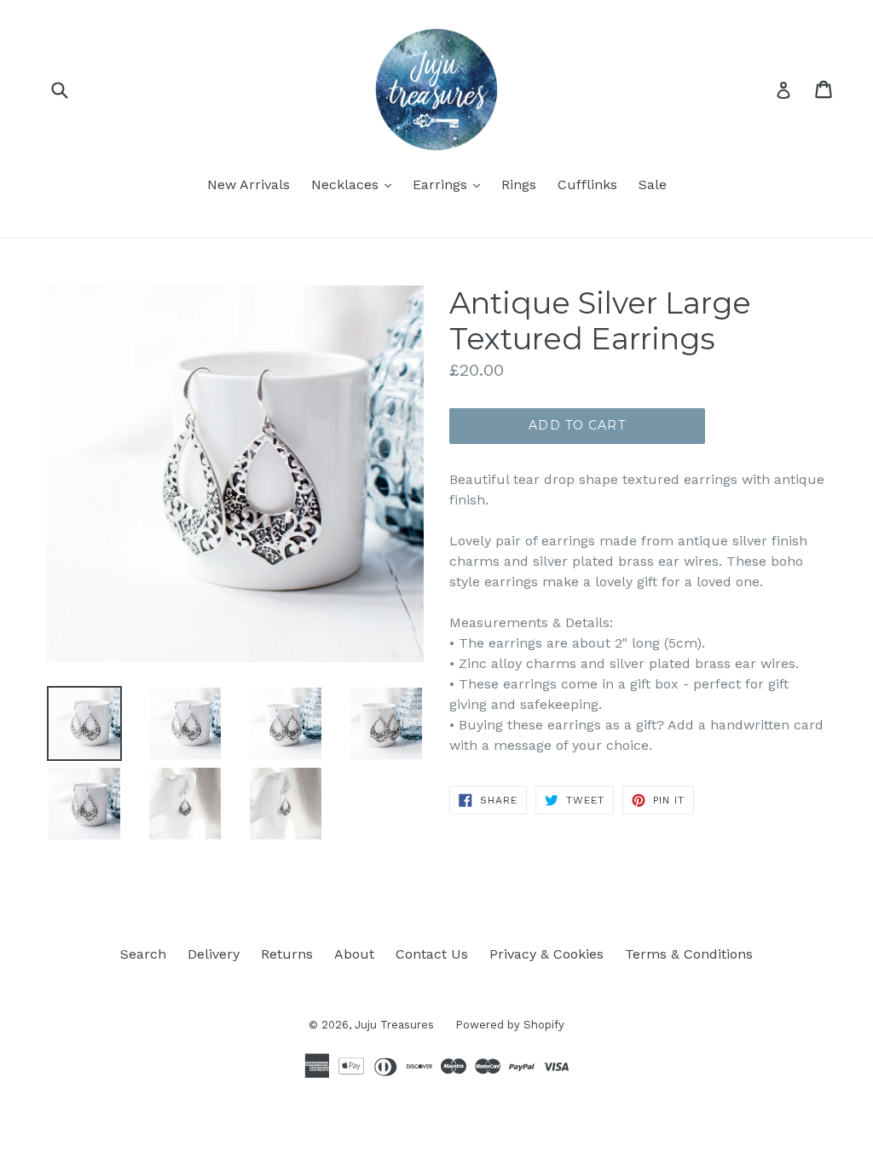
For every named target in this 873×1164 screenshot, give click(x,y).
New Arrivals (248, 184)
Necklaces (355, 184)
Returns (287, 954)
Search (143, 954)
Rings (518, 184)
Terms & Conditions (689, 954)
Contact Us (432, 954)
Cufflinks (587, 184)
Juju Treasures (394, 1024)
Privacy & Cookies (546, 954)
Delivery (214, 954)
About (354, 954)
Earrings (451, 184)
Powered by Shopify (509, 1024)
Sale (653, 184)
